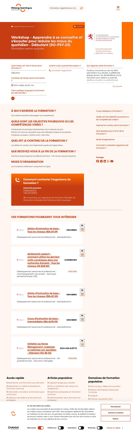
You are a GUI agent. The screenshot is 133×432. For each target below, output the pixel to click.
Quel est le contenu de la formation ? (113, 125)
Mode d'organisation (105, 140)
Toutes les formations (27, 26)
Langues (94, 396)
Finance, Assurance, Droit (101, 399)
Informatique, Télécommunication (105, 386)
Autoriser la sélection (115, 413)
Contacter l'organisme (61, 71)
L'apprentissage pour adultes (62, 383)
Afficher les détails (113, 428)
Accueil (15, 26)
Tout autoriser (116, 406)
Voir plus (117, 86)
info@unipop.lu (29, 190)
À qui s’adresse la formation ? (109, 111)
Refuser (116, 419)
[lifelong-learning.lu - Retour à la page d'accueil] (21, 8)
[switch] (61, 428)
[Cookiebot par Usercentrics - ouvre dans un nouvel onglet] (13, 428)
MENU (118, 9)
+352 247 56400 (30, 193)
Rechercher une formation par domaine (26, 383)
